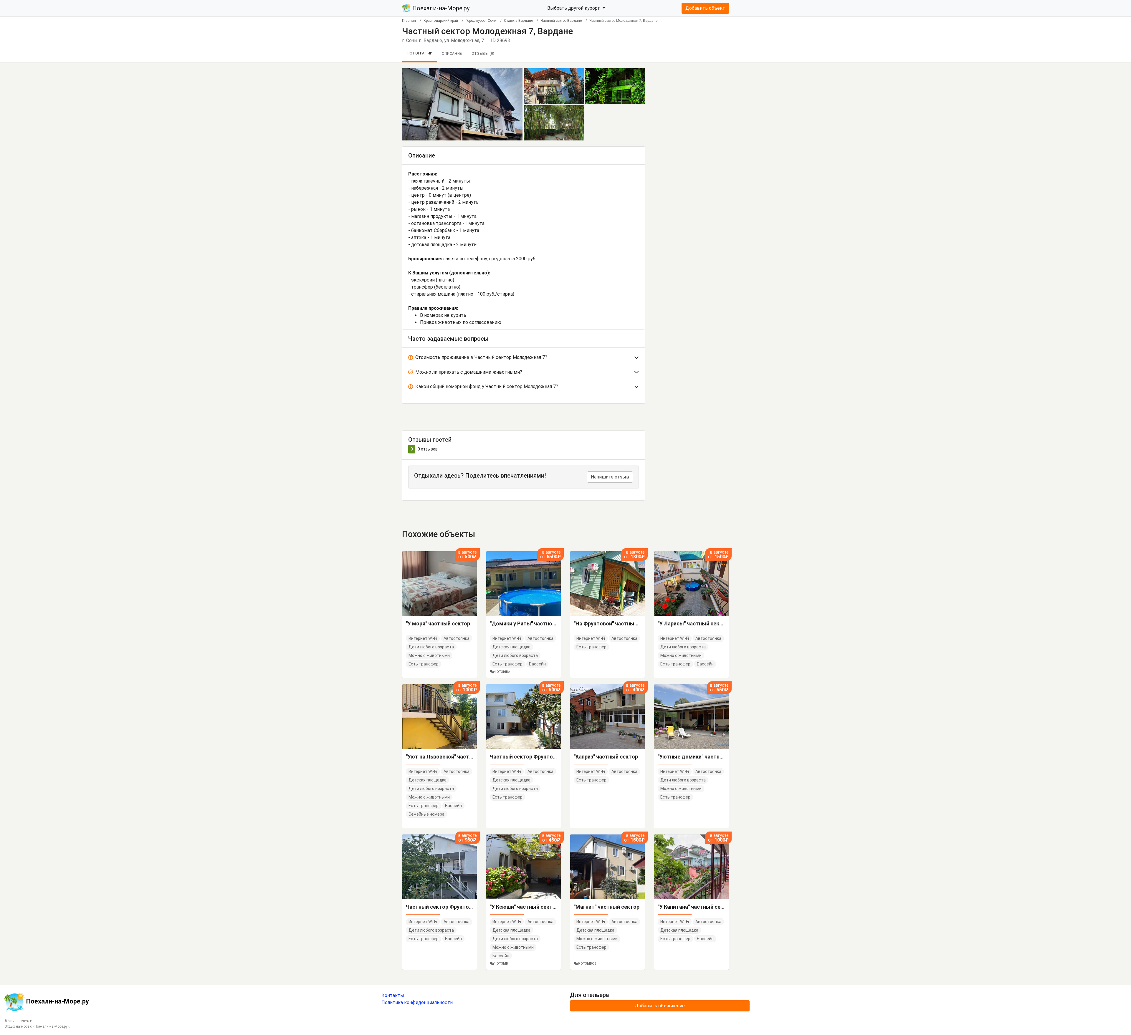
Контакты (392, 995)
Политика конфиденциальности (417, 1002)
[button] (523, 359)
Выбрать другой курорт (574, 8)
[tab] (523, 359)
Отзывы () (483, 54)
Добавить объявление (660, 1005)
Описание (452, 54)
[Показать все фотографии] (462, 104)
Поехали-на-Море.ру (440, 8)
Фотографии (419, 53)
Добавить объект (705, 8)
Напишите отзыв (610, 477)
